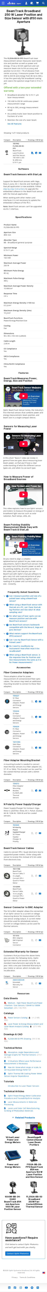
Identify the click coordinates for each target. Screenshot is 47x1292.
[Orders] (32, 3)
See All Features (14, 124)
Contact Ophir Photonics (18, 1253)
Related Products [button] (25, 1118)
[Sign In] (26, 3)
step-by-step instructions (14, 189)
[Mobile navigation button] (3, 3)
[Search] (43, 3)
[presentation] (23, 646)
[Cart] (37, 3)
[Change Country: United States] (44, 1273)
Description (17, 140)
